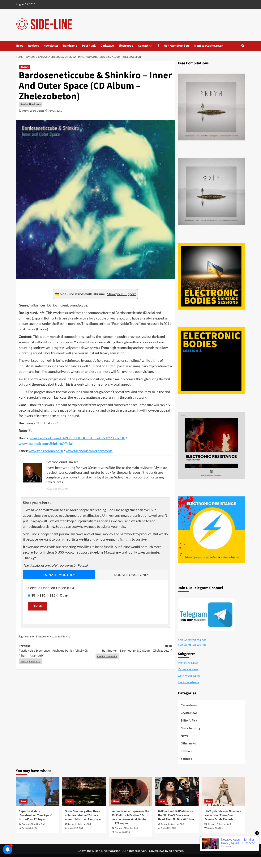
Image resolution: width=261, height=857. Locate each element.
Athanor (30, 636)
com (56, 438)
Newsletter (51, 46)
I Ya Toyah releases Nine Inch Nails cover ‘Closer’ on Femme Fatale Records (222, 815)
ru (61, 451)
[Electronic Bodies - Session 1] (211, 360)
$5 (33, 595)
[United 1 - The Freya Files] (211, 107)
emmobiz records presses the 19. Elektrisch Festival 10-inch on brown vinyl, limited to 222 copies (130, 817)
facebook (45, 438)
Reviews (33, 46)
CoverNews (157, 850)
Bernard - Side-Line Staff (33, 824)
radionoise (51, 451)
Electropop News (188, 682)
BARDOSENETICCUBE (77, 438)
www (33, 438)
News (19, 46)
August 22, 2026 (29, 828)
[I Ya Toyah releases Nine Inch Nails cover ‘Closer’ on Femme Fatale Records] (223, 791)
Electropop (125, 46)
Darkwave (107, 46)
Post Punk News (188, 662)
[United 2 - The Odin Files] (211, 191)
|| (158, 46)
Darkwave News (188, 669)
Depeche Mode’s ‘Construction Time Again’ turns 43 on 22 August (35, 815)
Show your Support (121, 294)
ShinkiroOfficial (61, 443)
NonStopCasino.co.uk (208, 46)
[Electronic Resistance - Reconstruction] (211, 445)
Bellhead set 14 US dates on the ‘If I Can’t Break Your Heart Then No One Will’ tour (176, 815)
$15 (52, 595)
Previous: (53, 651)
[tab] (59, 574)
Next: (137, 648)
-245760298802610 (110, 438)
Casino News (189, 705)
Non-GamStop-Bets (177, 46)
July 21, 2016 (55, 110)
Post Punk (89, 46)
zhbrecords (104, 451)
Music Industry (190, 728)
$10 (42, 595)
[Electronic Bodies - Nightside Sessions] (211, 276)
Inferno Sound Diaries (33, 110)
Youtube (186, 758)
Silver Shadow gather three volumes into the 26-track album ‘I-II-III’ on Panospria (83, 815)
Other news (188, 743)
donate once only (131, 575)
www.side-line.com (57, 488)
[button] (242, 45)
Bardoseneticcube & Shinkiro (53, 636)
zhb (39, 451)
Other (64, 595)
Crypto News (189, 712)
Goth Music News (189, 675)
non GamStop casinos (192, 639)
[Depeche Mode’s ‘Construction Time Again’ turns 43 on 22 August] (37, 791)
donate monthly (59, 575)
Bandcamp (70, 46)
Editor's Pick (189, 720)
